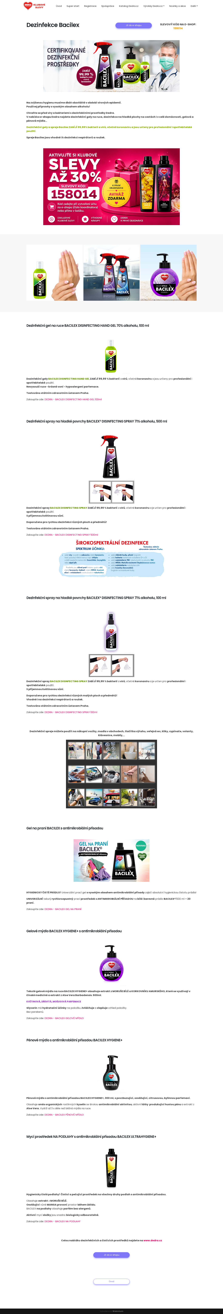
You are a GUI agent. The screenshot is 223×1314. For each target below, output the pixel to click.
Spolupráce (107, 6)
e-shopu (45, 117)
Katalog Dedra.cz (129, 6)
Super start (73, 6)
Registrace (90, 6)
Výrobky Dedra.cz (153, 6)
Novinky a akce (177, 6)
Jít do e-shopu (134, 25)
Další (193, 6)
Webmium (118, 1311)
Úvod (59, 6)
